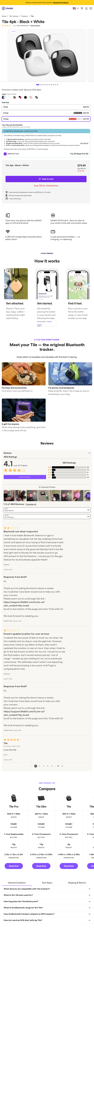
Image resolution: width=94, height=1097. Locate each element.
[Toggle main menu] (90, 8)
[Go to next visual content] (89, 496)
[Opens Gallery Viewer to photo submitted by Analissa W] (77, 495)
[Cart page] (81, 8)
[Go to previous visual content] (5, 496)
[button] (46, 143)
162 (58, 766)
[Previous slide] (5, 286)
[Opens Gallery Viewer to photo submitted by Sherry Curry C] (20, 495)
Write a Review (35, 25)
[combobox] (47, 509)
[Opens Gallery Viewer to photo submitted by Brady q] (43, 495)
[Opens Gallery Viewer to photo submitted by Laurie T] (55, 495)
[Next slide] (88, 286)
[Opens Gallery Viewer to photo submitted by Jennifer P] (32, 495)
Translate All (31, 504)
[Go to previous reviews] (32, 766)
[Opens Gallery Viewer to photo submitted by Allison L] (9, 495)
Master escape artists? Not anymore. (47, 3)
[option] (3, 97)
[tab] (17, 883)
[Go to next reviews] (62, 766)
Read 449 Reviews (22, 26)
